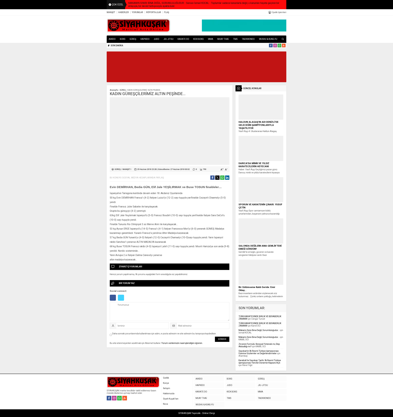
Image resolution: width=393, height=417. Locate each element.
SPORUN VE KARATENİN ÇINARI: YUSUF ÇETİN (260, 206)
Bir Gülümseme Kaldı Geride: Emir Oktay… (257, 289)
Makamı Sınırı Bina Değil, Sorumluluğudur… (259, 330)
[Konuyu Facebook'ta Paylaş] (212, 177)
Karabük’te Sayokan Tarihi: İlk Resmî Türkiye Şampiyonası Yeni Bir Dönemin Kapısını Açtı (260, 361)
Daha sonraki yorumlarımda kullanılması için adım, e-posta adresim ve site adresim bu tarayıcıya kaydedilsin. (164, 333)
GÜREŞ (123, 90)
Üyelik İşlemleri (279, 12)
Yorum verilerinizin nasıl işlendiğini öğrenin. (182, 343)
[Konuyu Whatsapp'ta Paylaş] (222, 177)
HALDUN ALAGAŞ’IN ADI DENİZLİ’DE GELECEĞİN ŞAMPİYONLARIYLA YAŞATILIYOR (258, 125)
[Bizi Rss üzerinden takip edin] (284, 45)
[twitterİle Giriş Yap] (122, 301)
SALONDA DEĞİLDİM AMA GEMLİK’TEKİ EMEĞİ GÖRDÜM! (260, 247)
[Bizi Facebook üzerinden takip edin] (271, 45)
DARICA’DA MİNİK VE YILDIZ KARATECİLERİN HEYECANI (254, 165)
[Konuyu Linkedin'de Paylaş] (227, 177)
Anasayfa (114, 90)
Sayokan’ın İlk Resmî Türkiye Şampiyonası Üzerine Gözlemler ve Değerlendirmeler (259, 352)
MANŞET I (127, 169)
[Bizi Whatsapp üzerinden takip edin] (279, 45)
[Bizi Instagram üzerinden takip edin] (275, 45)
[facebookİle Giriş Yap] (114, 301)
